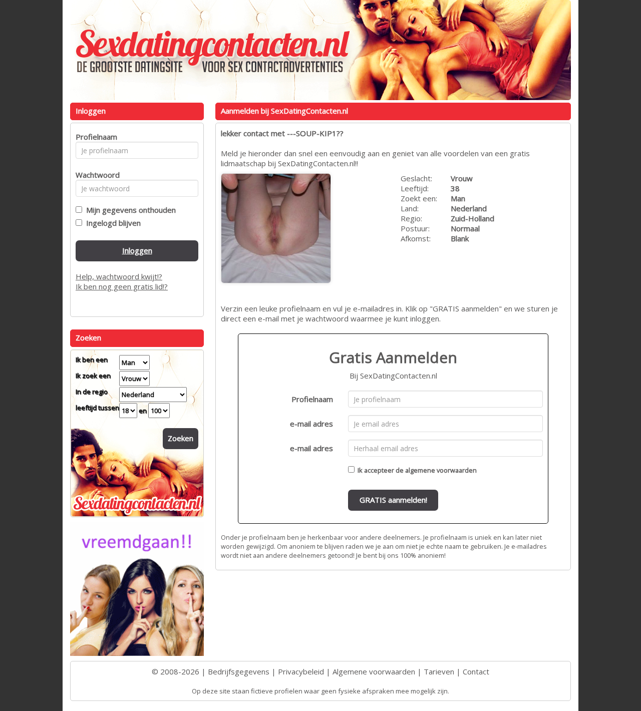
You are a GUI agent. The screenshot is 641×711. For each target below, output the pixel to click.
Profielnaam (312, 399)
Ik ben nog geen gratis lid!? (122, 286)
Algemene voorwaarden (374, 671)
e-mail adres (311, 424)
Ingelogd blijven (111, 223)
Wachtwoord (95, 175)
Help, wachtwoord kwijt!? (119, 276)
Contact (476, 671)
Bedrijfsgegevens (238, 671)
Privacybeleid (301, 671)
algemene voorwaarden (441, 470)
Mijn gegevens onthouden (129, 210)
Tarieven (439, 671)
